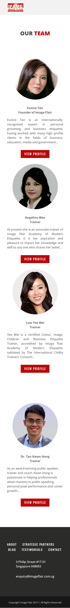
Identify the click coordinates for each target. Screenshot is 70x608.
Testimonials (32, 549)
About (12, 544)
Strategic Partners (38, 544)
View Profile (35, 153)
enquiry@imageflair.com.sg (35, 576)
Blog (12, 549)
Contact (55, 549)
